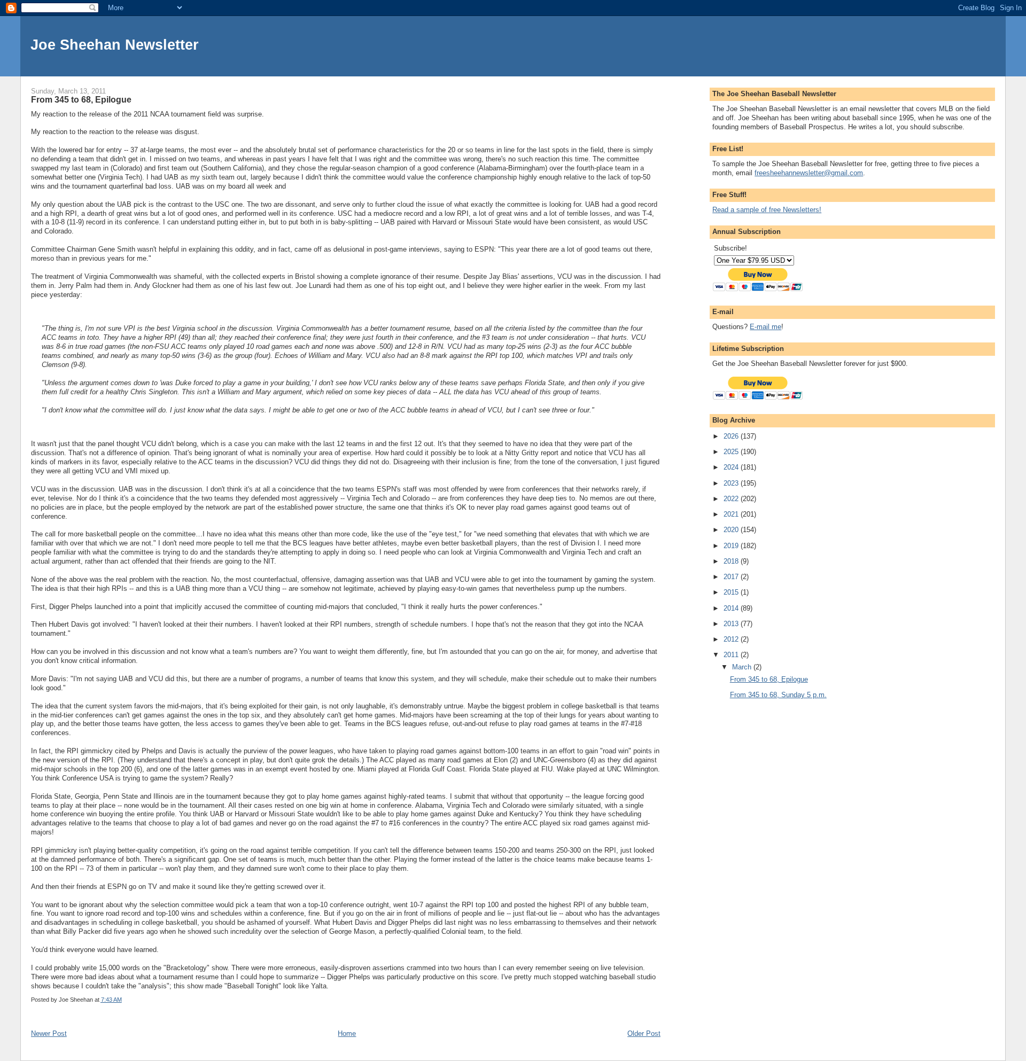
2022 (732, 499)
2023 (732, 483)
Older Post (643, 1033)
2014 (732, 608)
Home (347, 1033)
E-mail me (765, 327)
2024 (732, 467)
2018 (732, 561)
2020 (732, 530)
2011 (732, 655)
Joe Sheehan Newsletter (114, 44)
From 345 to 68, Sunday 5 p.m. (778, 695)
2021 (732, 514)
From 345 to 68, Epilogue (769, 679)
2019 (732, 546)
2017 (732, 577)
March (742, 667)
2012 (732, 639)
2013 (732, 624)
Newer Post (49, 1033)
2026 (732, 436)
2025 (732, 452)
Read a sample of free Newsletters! (766, 210)
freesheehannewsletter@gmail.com (809, 173)
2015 (732, 592)
